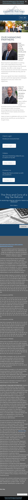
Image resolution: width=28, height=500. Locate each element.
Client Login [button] (8, 146)
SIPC (24, 431)
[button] (22, 17)
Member (20, 431)
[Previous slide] (2, 28)
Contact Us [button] (8, 180)
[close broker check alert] (25, 1)
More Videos (14, 205)
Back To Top (21, 494)
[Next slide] (26, 28)
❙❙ (16, 30)
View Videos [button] (8, 163)
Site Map (2, 489)
